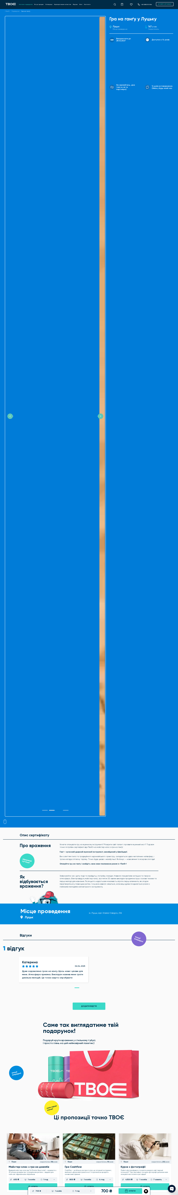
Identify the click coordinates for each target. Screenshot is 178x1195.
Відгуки (75, 4)
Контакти (87, 4)
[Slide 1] (45, 810)
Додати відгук (89, 1006)
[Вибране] (132, 4)
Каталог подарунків (26, 4)
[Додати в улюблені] (146, 1191)
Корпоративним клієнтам (62, 4)
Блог (80, 4)
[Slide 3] (66, 810)
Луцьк (116, 26)
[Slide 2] (59, 810)
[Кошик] (123, 4)
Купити (132, 1191)
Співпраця (48, 4)
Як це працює (39, 4)
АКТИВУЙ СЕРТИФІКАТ (165, 4)
